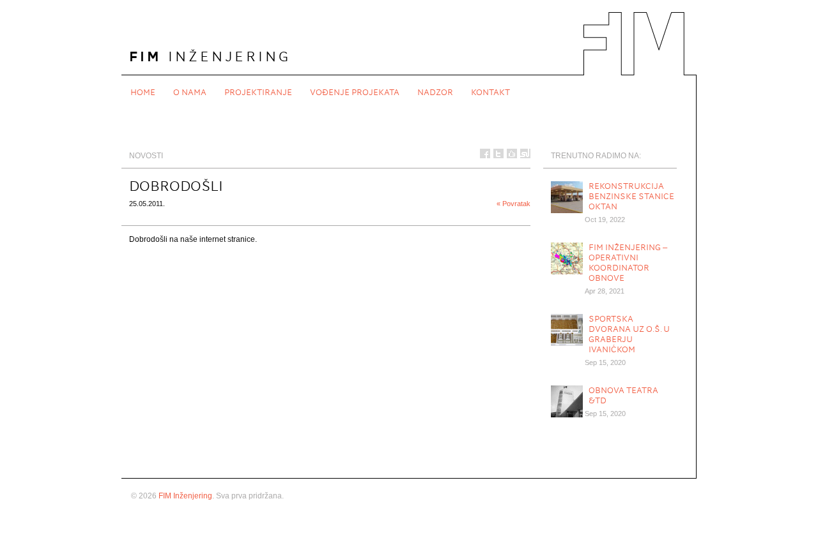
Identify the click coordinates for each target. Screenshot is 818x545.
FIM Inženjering (185, 495)
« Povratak (513, 203)
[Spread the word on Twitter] (498, 153)
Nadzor (435, 93)
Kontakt (490, 93)
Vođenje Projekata (354, 93)
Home (142, 93)
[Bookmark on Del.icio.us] (512, 153)
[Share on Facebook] (485, 153)
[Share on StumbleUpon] (525, 153)
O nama (189, 93)
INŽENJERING (210, 56)
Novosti (146, 155)
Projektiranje (258, 93)
